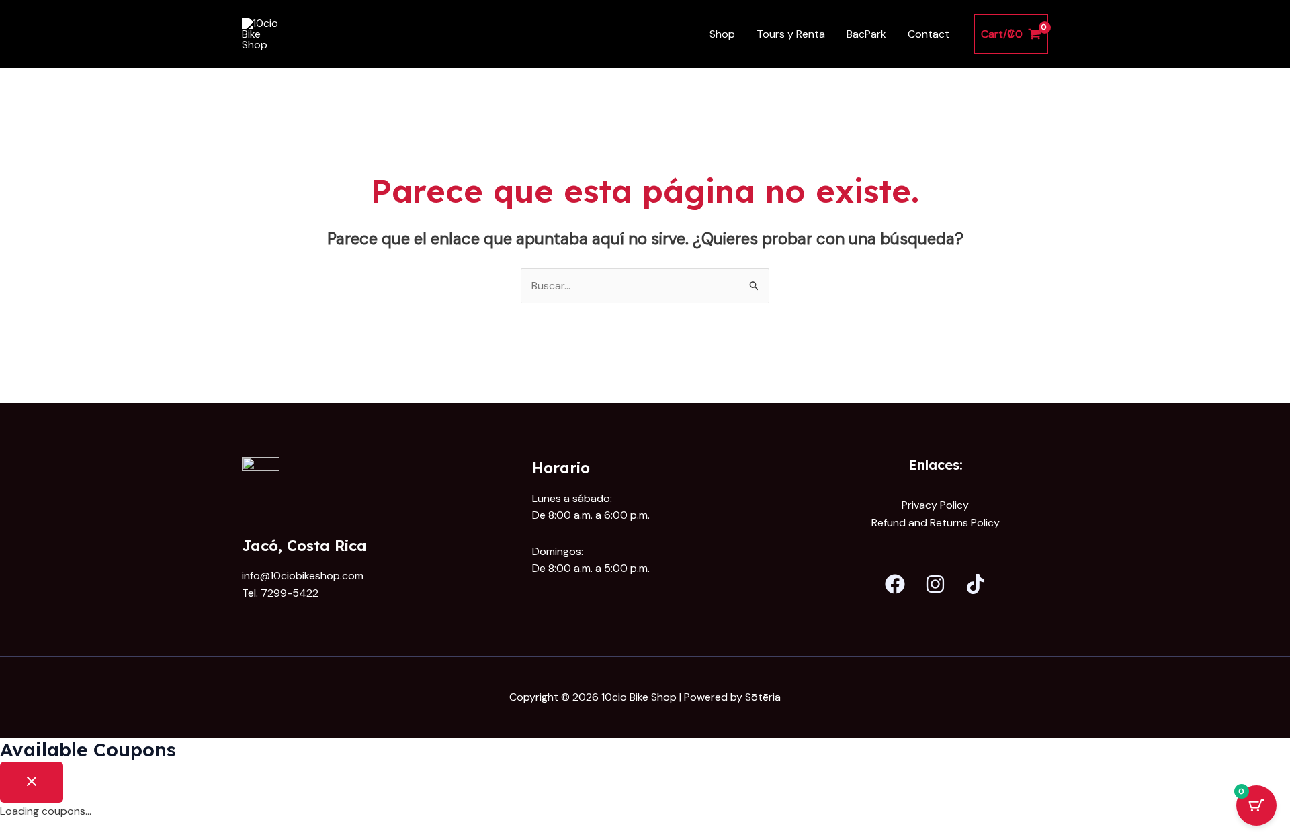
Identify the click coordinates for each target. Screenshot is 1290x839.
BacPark (866, 34)
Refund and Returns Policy (935, 522)
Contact (928, 34)
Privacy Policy (935, 505)
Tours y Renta (791, 34)
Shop (722, 34)
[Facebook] (895, 584)
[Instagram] (935, 584)
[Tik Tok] (975, 584)
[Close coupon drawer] (31, 782)
